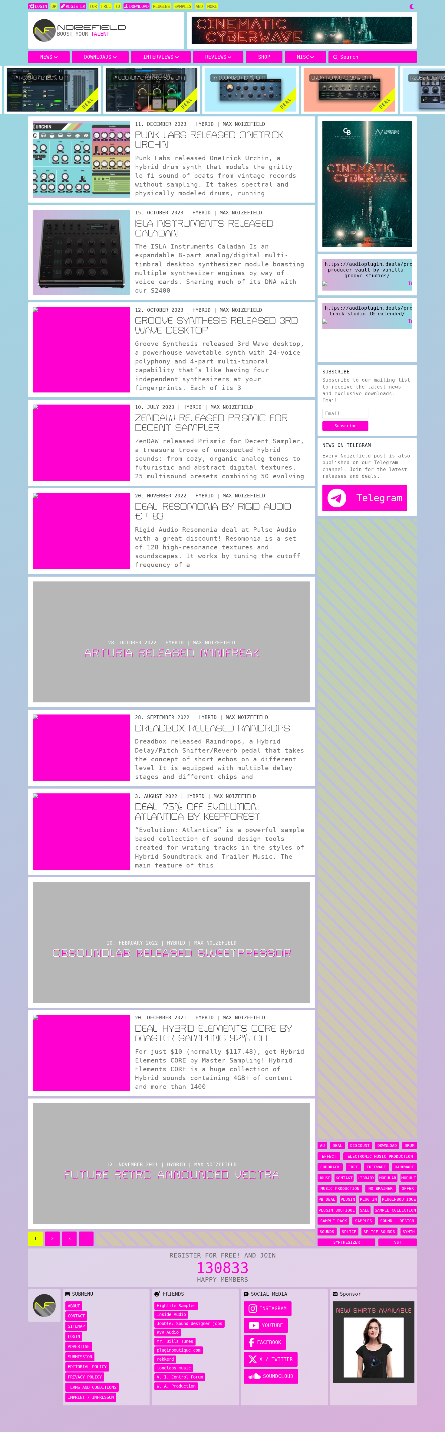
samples (363, 1221)
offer (408, 1188)
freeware (376, 1167)
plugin (348, 1199)
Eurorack (330, 1167)
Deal (337, 1145)
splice (349, 1231)
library (366, 1178)
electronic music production (380, 1156)
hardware (404, 1167)
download (387, 1145)
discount (360, 1145)
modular (387, 1178)
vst (397, 1242)
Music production (340, 1188)
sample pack (333, 1221)
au (322, 1145)
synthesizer (346, 1242)
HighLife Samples (176, 1305)
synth (409, 1231)
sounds (327, 1231)
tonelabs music (174, 1367)
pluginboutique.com (178, 1350)
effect (329, 1156)
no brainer (380, 1188)
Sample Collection (395, 1210)
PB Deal (326, 1199)
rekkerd (165, 1359)
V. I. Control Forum (180, 1377)
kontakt (344, 1178)
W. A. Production (176, 1386)
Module (408, 1178)
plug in (368, 1199)
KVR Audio (168, 1332)
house (324, 1178)
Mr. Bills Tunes (175, 1341)
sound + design (397, 1221)
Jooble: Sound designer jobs (189, 1323)
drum (409, 1145)
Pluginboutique (399, 1199)
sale (365, 1210)
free (353, 1167)
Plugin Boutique (336, 1210)
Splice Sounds (379, 1231)
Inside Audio (171, 1314)
